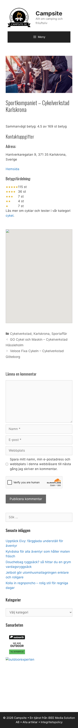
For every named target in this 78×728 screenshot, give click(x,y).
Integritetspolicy (51, 722)
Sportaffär (59, 334)
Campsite (49, 13)
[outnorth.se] (17, 655)
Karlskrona (42, 334)
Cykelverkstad (21, 334)
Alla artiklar (30, 722)
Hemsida (12, 169)
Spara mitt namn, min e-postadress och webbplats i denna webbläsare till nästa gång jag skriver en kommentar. (40, 464)
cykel (9, 215)
